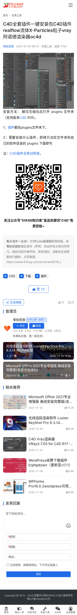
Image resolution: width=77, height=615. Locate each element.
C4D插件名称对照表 (25, 153)
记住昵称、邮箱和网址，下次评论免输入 (33, 564)
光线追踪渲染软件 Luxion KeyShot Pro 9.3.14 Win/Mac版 (48, 420)
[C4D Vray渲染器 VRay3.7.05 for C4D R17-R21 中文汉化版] (14, 444)
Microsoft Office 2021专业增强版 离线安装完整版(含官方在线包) (51, 399)
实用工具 (46, 46)
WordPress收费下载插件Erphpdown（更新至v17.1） (50, 462)
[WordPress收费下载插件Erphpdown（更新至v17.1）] (14, 465)
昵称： (13, 536)
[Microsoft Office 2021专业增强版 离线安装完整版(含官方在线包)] (14, 402)
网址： (12, 556)
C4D (23, 118)
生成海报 (15, 302)
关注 (22, 325)
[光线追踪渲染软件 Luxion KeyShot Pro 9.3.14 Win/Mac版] (14, 423)
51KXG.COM (54, 595)
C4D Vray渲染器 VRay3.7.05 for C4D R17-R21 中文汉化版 (49, 441)
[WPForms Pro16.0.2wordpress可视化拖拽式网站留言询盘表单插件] (14, 486)
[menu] (70, 5)
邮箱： (13, 546)
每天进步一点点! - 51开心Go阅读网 (29, 241)
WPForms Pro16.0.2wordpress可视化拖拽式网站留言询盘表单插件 (51, 484)
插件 (11, 127)
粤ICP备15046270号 (38, 598)
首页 (5, 15)
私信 (38, 325)
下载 (28, 276)
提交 (38, 574)
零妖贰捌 (8, 46)
